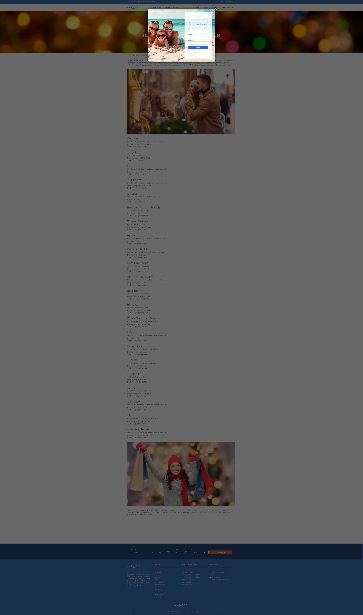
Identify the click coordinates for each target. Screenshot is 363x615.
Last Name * (190, 34)
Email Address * (191, 40)
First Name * (191, 28)
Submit (198, 47)
